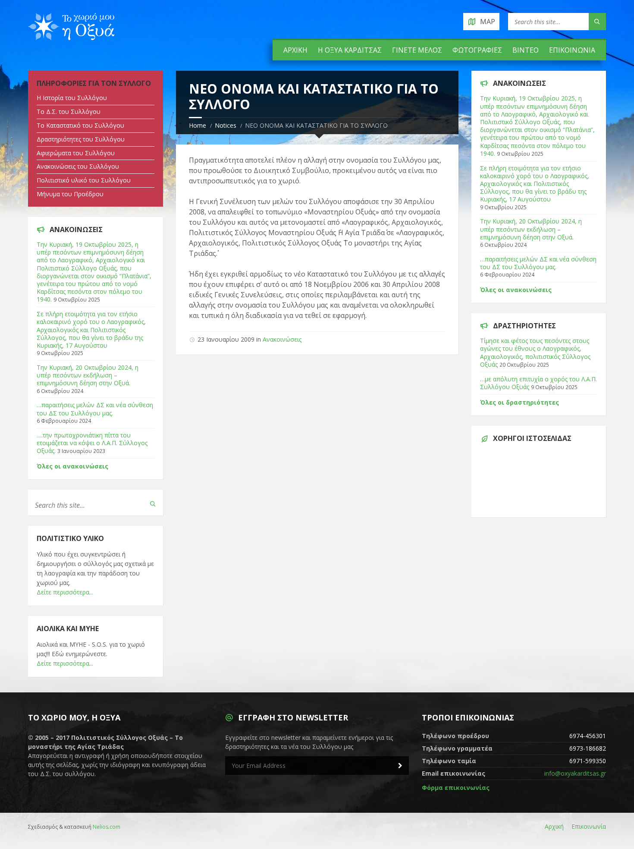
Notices (225, 125)
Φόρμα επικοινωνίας (456, 787)
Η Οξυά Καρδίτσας (350, 50)
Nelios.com (106, 826)
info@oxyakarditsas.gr (575, 773)
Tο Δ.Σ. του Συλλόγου (68, 111)
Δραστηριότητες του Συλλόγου (81, 139)
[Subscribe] (400, 765)
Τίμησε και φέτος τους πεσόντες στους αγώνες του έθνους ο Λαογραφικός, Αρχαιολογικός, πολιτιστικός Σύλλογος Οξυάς (535, 352)
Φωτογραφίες (477, 50)
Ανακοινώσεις (282, 339)
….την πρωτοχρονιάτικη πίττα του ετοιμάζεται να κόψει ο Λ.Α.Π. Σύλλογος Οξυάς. (92, 443)
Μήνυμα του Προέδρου (70, 194)
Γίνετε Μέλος (417, 50)
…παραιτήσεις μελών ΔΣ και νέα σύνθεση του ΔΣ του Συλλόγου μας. (95, 409)
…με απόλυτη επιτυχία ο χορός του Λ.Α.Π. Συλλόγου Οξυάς (538, 383)
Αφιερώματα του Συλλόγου (76, 153)
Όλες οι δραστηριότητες (519, 402)
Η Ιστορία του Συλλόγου (72, 98)
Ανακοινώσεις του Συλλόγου (78, 166)
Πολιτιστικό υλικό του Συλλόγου (84, 180)
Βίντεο (525, 50)
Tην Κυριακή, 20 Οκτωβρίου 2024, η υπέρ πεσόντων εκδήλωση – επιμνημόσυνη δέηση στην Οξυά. (87, 375)
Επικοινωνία (572, 50)
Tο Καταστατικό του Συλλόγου (80, 125)
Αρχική (295, 50)
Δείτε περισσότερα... (65, 592)
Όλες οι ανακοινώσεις (72, 466)
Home (197, 125)
